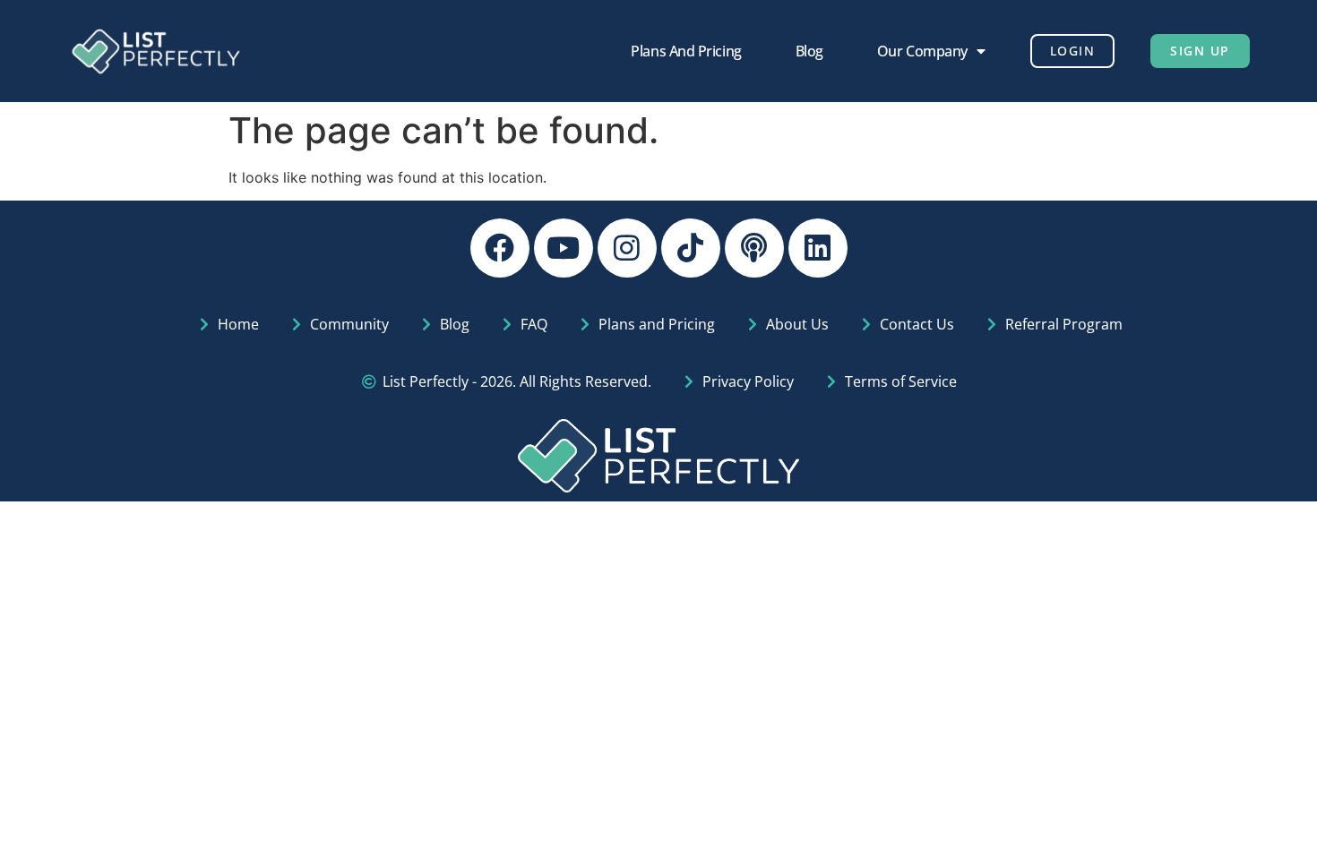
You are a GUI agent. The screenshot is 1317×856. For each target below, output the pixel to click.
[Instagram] (627, 248)
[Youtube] (563, 248)
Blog (809, 51)
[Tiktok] (690, 248)
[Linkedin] (818, 248)
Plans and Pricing (686, 51)
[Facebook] (499, 248)
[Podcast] (754, 248)
